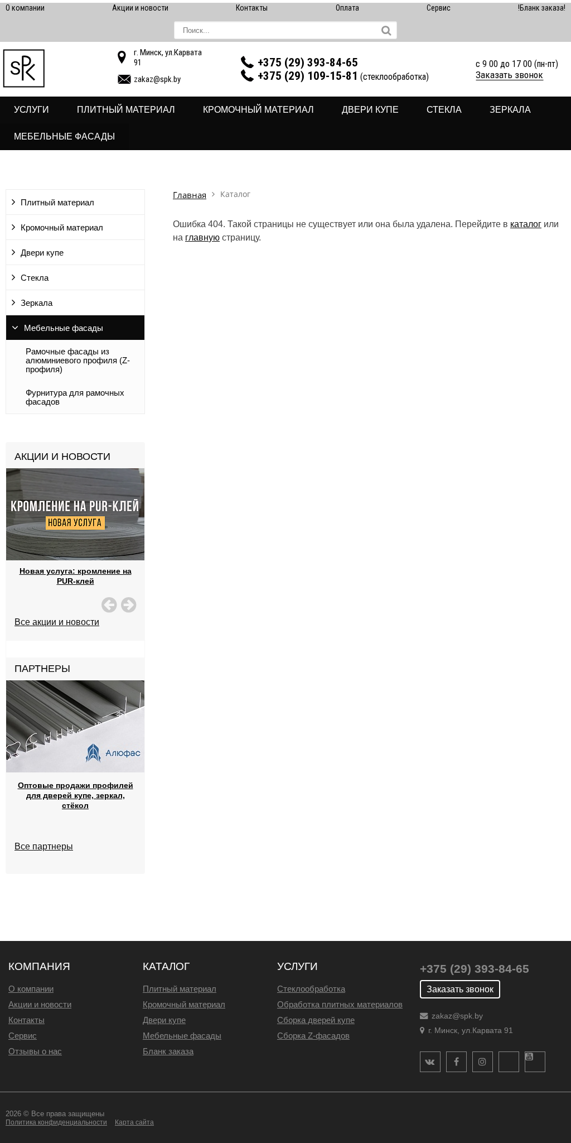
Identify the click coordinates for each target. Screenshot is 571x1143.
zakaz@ (157, 79)
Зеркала (510, 109)
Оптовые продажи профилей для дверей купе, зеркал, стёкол (75, 795)
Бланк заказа (168, 1051)
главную (202, 237)
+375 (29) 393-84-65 (308, 62)
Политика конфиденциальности (56, 1122)
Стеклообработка (311, 988)
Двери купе (370, 109)
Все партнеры (43, 846)
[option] (75, 541)
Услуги (31, 109)
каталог (525, 224)
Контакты (252, 7)
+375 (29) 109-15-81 (308, 76)
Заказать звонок (509, 74)
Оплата (347, 7)
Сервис (439, 7)
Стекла (444, 109)
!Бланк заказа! (541, 7)
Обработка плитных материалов (340, 1004)
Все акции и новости (56, 622)
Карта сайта (134, 1122)
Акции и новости (140, 7)
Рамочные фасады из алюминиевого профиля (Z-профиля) (78, 360)
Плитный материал (126, 109)
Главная (189, 195)
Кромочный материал (258, 109)
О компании (25, 7)
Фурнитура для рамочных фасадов (75, 397)
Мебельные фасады (64, 136)
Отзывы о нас (35, 1051)
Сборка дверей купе (316, 1020)
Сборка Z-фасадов (313, 1035)
